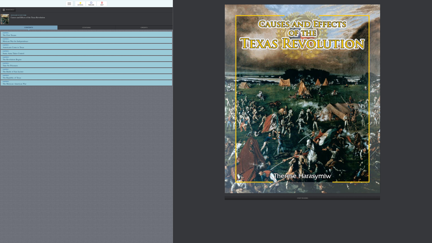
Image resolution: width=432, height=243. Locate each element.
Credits (144, 27)
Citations (86, 27)
